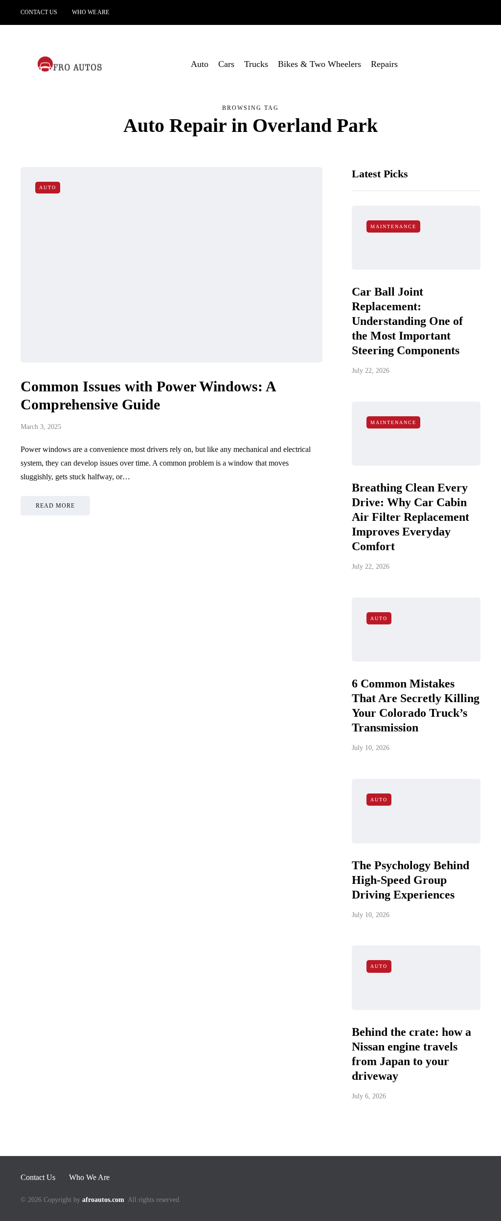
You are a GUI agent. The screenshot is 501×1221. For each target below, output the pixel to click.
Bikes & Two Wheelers (319, 64)
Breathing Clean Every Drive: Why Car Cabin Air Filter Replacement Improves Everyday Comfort (410, 517)
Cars (226, 64)
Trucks (256, 64)
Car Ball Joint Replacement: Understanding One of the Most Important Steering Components (407, 321)
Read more (55, 505)
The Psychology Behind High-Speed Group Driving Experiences (410, 880)
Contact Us (39, 12)
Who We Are (90, 12)
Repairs (384, 64)
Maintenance (393, 226)
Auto (199, 64)
